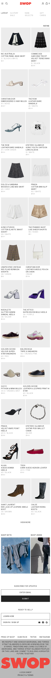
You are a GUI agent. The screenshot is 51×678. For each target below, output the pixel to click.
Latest (4, 13)
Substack (22, 637)
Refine (46, 26)
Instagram (44, 637)
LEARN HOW (8, 616)
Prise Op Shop (8, 637)
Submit (25, 599)
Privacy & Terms (25, 675)
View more (25, 522)
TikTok (33, 637)
